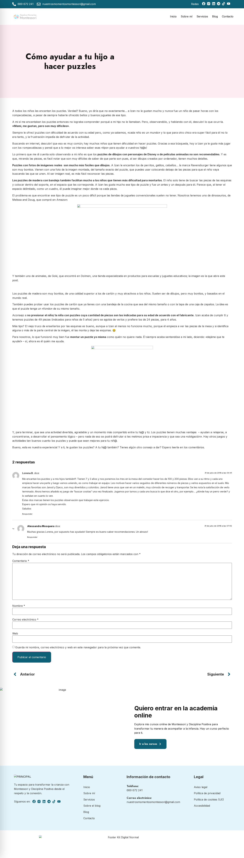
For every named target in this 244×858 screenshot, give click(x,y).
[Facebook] (203, 3)
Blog (215, 16)
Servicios (202, 16)
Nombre (18, 605)
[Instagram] (208, 3)
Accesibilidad (202, 805)
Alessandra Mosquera (40, 526)
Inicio (173, 16)
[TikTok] (223, 3)
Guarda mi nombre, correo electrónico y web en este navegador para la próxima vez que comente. (78, 647)
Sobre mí (186, 16)
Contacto (227, 16)
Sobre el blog (91, 805)
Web (15, 633)
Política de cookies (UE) (209, 799)
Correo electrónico (25, 619)
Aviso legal (200, 787)
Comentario (20, 561)
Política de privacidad (207, 793)
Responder (27, 514)
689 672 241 (135, 790)
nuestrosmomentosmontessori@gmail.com (153, 802)
